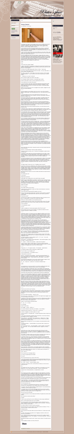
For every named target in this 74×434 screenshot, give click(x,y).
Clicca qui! (60, 40)
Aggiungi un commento (26, 428)
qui (60, 62)
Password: (13, 25)
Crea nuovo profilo (14, 30)
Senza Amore (25, 24)
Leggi (54, 28)
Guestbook (14, 37)
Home (22, 20)
